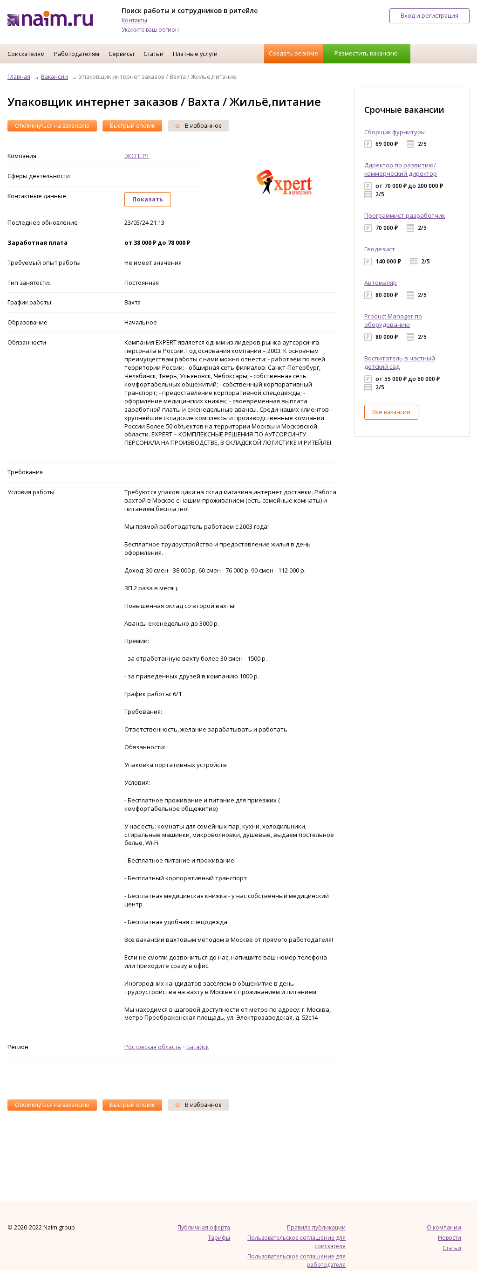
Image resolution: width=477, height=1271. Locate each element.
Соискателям (26, 53)
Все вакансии (391, 412)
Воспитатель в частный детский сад (399, 362)
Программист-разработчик (404, 215)
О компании (444, 1227)
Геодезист (379, 249)
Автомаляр (380, 282)
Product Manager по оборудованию (393, 320)
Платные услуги (195, 53)
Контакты (134, 20)
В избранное (203, 126)
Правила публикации (316, 1227)
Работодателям (76, 53)
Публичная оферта (203, 1227)
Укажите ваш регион (150, 30)
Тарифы (219, 1238)
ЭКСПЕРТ (137, 156)
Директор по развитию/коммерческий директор (400, 169)
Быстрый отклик (132, 126)
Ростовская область (152, 1047)
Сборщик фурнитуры (395, 132)
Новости (449, 1238)
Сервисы (121, 53)
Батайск (197, 1047)
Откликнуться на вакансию (52, 126)
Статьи (153, 53)
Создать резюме (293, 53)
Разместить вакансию (366, 53)
